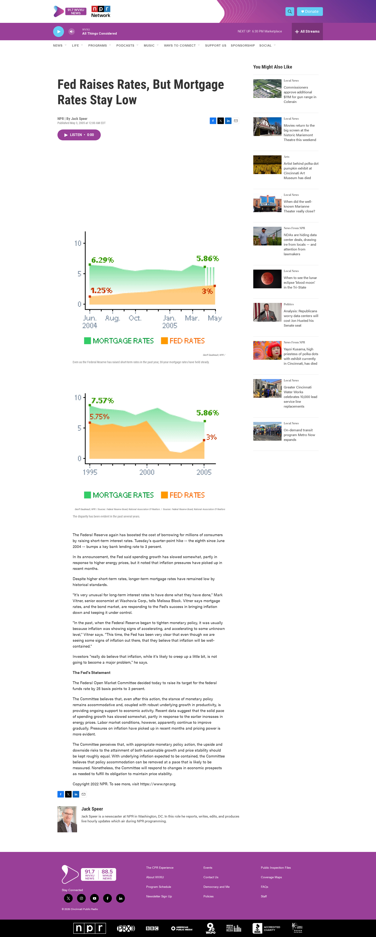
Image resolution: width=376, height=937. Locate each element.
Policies (208, 896)
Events (207, 867)
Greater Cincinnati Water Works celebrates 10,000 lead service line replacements (300, 397)
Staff (264, 896)
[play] (58, 31)
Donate (312, 11)
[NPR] (89, 928)
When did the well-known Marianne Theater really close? (299, 206)
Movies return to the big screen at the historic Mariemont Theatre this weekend (300, 132)
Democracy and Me (216, 886)
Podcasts (125, 45)
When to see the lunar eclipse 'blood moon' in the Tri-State (300, 282)
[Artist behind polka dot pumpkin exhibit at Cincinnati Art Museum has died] (267, 164)
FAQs (264, 886)
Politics (289, 304)
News (58, 45)
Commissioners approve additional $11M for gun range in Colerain (300, 94)
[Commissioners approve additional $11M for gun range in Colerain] (267, 88)
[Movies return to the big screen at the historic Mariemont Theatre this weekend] (267, 126)
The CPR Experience (159, 867)
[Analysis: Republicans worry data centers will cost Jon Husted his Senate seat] (267, 312)
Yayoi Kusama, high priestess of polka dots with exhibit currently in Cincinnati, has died (301, 356)
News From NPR (294, 228)
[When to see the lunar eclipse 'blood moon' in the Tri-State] (267, 279)
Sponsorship (243, 45)
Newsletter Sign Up (159, 896)
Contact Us (210, 877)
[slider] (78, 31)
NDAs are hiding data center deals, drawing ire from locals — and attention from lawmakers (300, 244)
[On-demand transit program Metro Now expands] (267, 431)
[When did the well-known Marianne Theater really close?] (267, 202)
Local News (291, 80)
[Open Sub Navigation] (66, 45)
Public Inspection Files (276, 867)
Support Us (216, 45)
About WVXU (155, 877)
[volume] (71, 32)
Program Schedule (158, 886)
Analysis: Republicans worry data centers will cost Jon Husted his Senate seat (301, 318)
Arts (286, 157)
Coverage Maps (271, 877)
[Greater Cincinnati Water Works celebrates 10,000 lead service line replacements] (267, 388)
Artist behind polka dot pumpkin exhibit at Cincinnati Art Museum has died (301, 170)
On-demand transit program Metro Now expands (299, 434)
